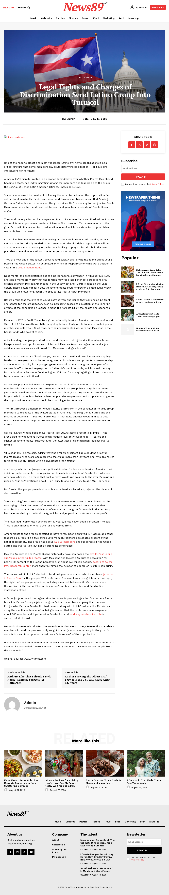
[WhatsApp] (154, 144)
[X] (139, 144)
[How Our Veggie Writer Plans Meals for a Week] (127, 329)
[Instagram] (17, 852)
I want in (141, 177)
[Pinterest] (147, 144)
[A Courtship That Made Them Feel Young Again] (127, 315)
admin (71, 118)
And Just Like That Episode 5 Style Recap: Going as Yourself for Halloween (29, 680)
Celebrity (85, 849)
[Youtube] (31, 852)
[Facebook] (131, 144)
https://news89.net (35, 708)
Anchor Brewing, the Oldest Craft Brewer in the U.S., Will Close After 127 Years (87, 680)
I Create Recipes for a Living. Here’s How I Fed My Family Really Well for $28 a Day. (150, 286)
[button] (24, 7)
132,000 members (64, 541)
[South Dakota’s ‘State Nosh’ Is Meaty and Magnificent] (127, 301)
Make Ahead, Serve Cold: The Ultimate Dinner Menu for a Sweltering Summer (149, 272)
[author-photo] (6, 790)
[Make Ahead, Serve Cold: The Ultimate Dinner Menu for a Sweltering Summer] (127, 272)
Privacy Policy (156, 184)
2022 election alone (29, 267)
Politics (85, 77)
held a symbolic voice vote (85, 614)
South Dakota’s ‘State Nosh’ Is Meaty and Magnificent (150, 300)
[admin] (12, 705)
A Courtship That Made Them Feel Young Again (148, 315)
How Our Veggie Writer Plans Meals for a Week (147, 329)
